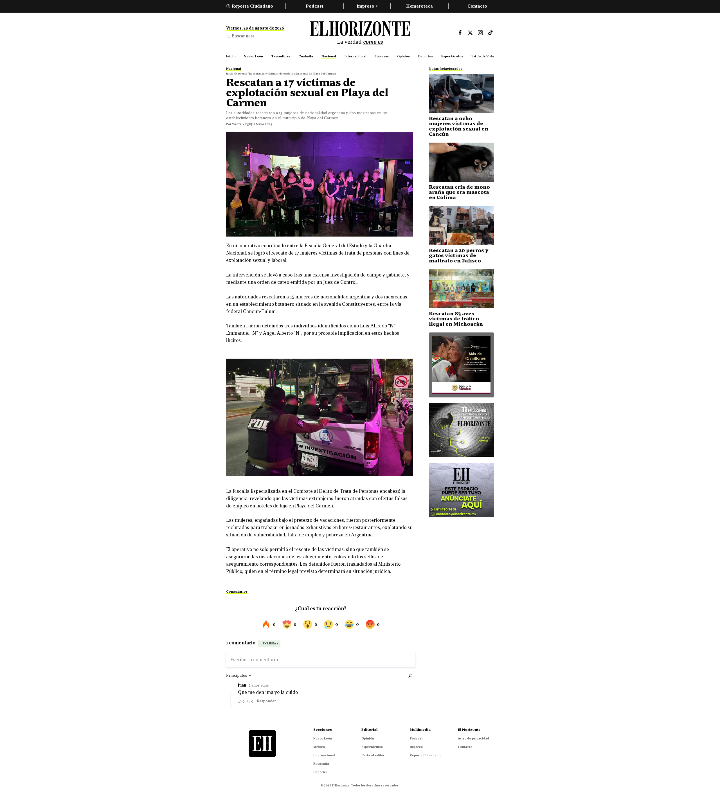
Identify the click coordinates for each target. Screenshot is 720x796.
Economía (321, 764)
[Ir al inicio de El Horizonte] (360, 33)
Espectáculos (372, 747)
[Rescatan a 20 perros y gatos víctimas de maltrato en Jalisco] (461, 225)
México (319, 747)
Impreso (367, 6)
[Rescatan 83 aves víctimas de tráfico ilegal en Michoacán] (461, 288)
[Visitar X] (470, 32)
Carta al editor (372, 755)
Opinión (367, 738)
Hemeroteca (419, 6)
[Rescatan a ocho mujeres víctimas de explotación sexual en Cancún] (461, 93)
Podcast (314, 6)
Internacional (324, 755)
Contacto (477, 6)
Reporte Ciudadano (250, 6)
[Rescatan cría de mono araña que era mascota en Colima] (461, 162)
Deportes (320, 772)
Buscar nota (243, 36)
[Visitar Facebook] (460, 32)
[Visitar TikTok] (490, 32)
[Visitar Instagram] (480, 32)
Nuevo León (322, 738)
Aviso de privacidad (473, 738)
